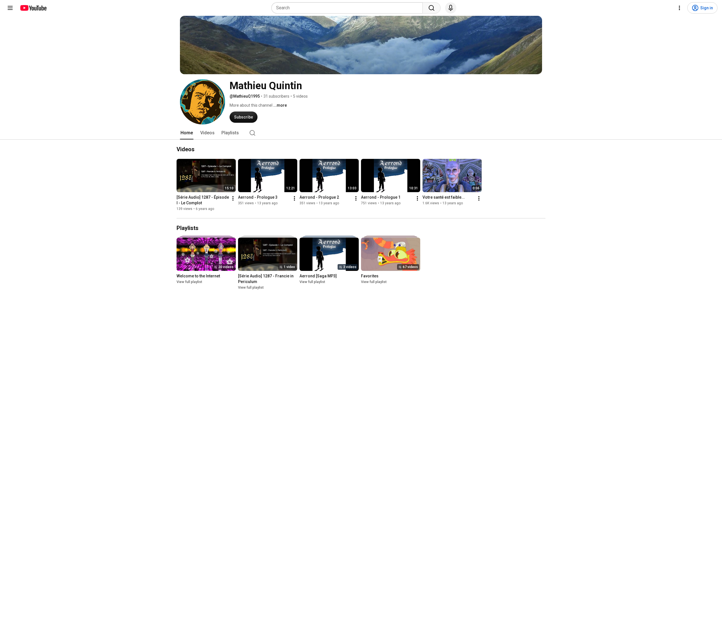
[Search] (431, 8)
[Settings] (679, 8)
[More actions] (233, 198)
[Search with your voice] (450, 8)
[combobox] (348, 8)
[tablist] (361, 133)
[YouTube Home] (33, 8)
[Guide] (10, 8)
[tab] (186, 133)
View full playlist (189, 282)
